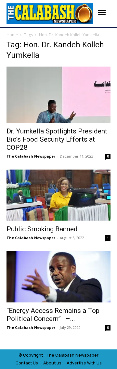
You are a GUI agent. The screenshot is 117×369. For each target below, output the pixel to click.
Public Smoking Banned (42, 229)
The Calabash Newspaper (30, 156)
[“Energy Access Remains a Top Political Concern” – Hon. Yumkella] (58, 276)
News (80, 355)
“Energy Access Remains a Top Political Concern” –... (52, 315)
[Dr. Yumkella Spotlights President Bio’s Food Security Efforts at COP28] (58, 95)
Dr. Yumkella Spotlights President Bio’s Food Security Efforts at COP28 (56, 139)
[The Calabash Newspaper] (49, 13)
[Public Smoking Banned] (58, 195)
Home (12, 35)
